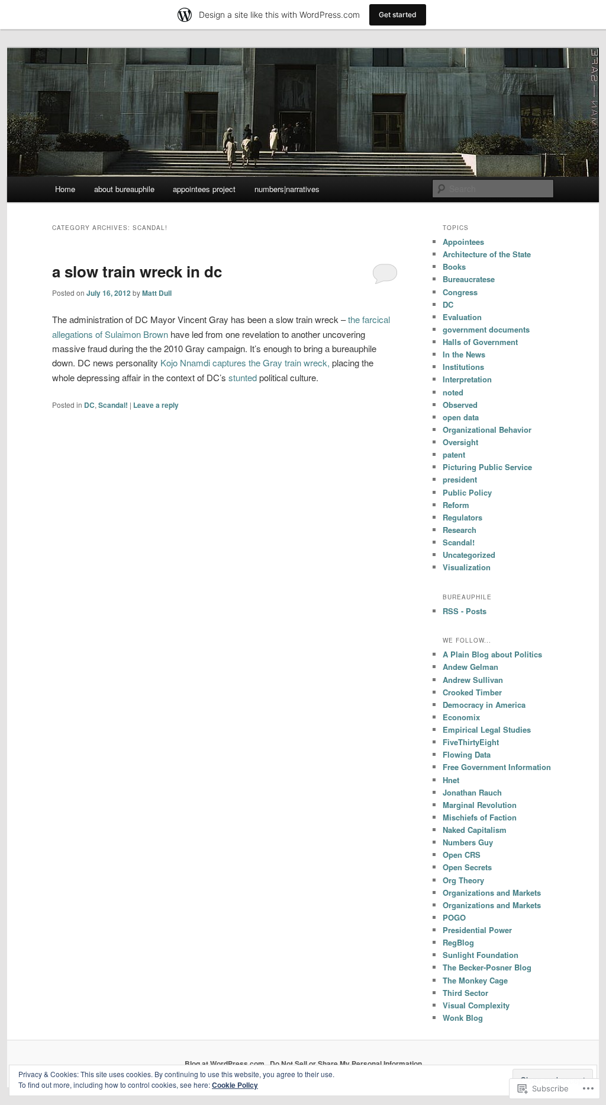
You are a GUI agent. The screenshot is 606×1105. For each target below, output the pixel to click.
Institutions (463, 366)
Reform (456, 504)
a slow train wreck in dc (137, 271)
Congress (460, 292)
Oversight (460, 442)
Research (459, 529)
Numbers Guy (468, 842)
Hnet (451, 779)
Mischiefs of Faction (480, 817)
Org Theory (463, 880)
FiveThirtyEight (471, 742)
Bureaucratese (469, 279)
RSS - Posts (464, 611)
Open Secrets (467, 867)
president (460, 479)
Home (65, 188)
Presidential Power (477, 929)
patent (454, 454)
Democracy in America (484, 704)
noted (453, 392)
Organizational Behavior (487, 429)
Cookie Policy (235, 1085)
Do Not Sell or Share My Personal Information (346, 1063)
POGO (454, 917)
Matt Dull (157, 293)
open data (461, 417)
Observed (460, 404)
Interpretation (467, 379)
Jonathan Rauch (472, 792)
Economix (461, 717)
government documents (486, 329)
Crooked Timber (472, 692)
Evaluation (462, 316)
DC (89, 405)
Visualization (467, 567)
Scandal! (113, 405)
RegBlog (458, 942)
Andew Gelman (470, 666)
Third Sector (465, 992)
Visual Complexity (476, 1005)
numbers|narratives (287, 188)
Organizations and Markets (492, 892)
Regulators (462, 517)
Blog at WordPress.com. (225, 1063)
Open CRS (462, 854)
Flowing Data (467, 754)
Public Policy (467, 492)
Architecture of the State (487, 254)
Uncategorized (469, 554)
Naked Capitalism (475, 829)
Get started (398, 14)
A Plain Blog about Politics (492, 654)
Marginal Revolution (480, 804)
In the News (464, 354)
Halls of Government (480, 341)
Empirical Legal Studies (487, 729)
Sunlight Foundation (480, 954)
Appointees (463, 241)
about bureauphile (124, 188)
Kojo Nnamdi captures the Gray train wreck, (245, 362)
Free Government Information (497, 766)
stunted (242, 377)
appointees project (204, 188)
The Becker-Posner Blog (487, 967)
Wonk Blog (463, 1017)
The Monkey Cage (475, 980)
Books (454, 266)
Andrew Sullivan (473, 679)
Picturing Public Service (487, 466)
